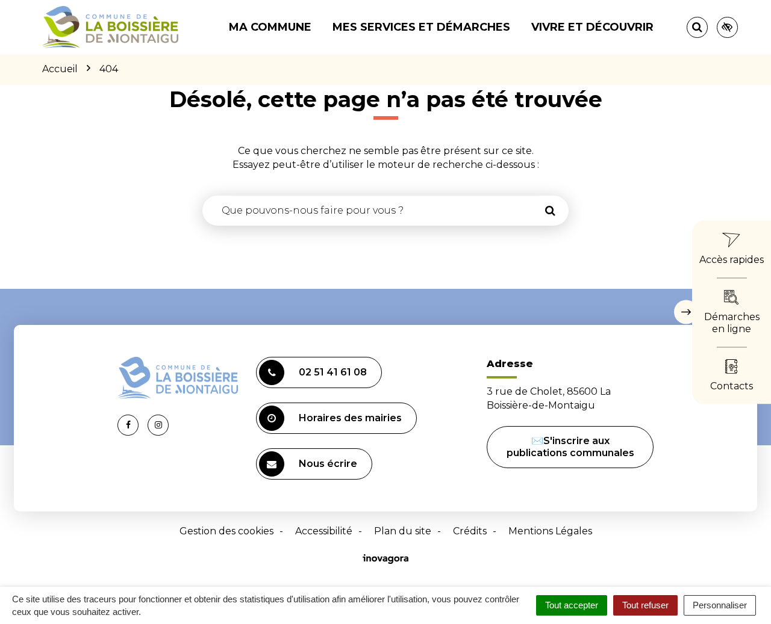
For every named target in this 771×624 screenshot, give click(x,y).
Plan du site (402, 531)
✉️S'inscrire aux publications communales (570, 447)
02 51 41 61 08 (333, 372)
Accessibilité (323, 531)
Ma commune (270, 27)
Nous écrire (328, 463)
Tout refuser (645, 605)
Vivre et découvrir (592, 27)
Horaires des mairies (350, 418)
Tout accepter (571, 605)
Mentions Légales (550, 531)
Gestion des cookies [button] (226, 531)
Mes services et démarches (421, 27)
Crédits (470, 531)
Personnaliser (720, 605)
